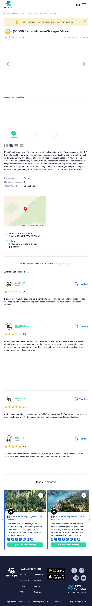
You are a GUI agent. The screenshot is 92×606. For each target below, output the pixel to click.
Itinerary (14, 137)
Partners (37, 580)
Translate (83, 284)
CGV (28, 602)
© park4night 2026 (78, 601)
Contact (57, 137)
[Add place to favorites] (40, 495)
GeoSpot (38, 592)
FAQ (21, 592)
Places (15, 14)
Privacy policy (38, 602)
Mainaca (85, 37)
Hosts (22, 586)
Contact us (38, 575)
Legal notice (11, 602)
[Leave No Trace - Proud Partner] (77, 589)
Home (6, 14)
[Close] (85, 21)
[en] (78, 4)
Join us (37, 586)
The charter (25, 580)
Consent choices (54, 602)
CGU (21, 602)
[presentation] (8, 63)
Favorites (35, 137)
